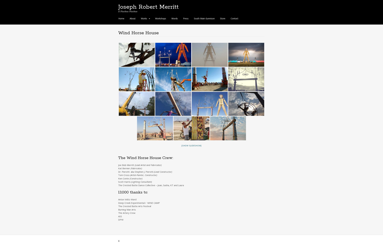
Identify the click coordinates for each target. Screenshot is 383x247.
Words (174, 18)
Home (121, 18)
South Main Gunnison (204, 18)
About (133, 18)
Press (186, 18)
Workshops (160, 18)
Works (144, 18)
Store (222, 18)
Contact (234, 18)
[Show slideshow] (191, 145)
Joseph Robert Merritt (148, 7)
